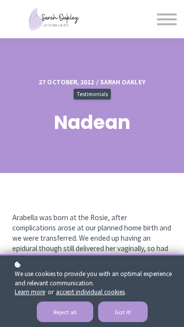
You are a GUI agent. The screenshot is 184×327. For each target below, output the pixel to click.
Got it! (123, 312)
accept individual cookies (90, 291)
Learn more (30, 291)
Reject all (65, 312)
